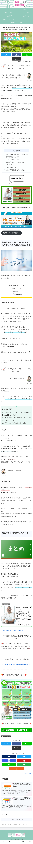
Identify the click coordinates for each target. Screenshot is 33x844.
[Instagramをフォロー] (9, 760)
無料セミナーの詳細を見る (11, 233)
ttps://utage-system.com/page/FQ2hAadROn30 (15, 664)
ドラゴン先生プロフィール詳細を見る (13, 630)
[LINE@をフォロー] (9, 764)
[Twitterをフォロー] (24, 756)
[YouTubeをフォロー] (24, 760)
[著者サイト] (9, 756)
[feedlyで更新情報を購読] (24, 764)
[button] (29, 409)
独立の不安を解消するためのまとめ (15, 170)
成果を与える (12, 167)
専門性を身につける (13, 159)
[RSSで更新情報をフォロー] (16, 768)
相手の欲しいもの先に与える (16, 162)
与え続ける (11, 164)
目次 (14, 151)
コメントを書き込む (16, 819)
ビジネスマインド (6, 736)
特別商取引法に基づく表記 (16, 839)
